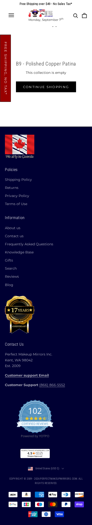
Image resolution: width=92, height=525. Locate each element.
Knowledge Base (19, 252)
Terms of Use (16, 204)
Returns (11, 187)
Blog (9, 285)
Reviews (12, 276)
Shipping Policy (18, 179)
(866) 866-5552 (52, 385)
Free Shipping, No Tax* (6, 68)
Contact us (14, 236)
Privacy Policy (17, 196)
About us (12, 228)
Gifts (9, 260)
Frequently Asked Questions (29, 244)
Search (11, 268)
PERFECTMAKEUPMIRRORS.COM (58, 478)
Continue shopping (46, 87)
